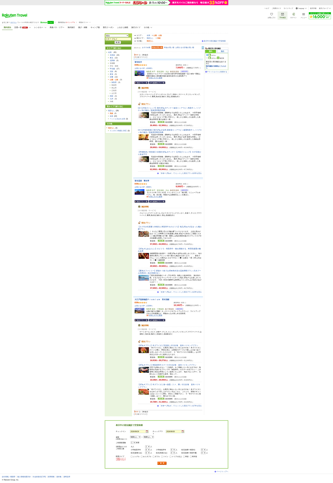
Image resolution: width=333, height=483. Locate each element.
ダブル (157, 456)
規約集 (59, 477)
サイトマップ (288, 8)
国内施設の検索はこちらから (216, 67)
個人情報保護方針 (24, 477)
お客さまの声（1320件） (144, 306)
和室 (187, 456)
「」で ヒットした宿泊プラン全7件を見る (180, 406)
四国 (111, 96)
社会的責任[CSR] (39, 477)
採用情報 (51, 477)
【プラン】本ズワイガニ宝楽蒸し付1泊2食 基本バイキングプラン (168, 345)
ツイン (165, 456)
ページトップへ (222, 471)
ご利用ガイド (276, 8)
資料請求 (66, 477)
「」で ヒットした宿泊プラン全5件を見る (180, 173)
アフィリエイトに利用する (217, 72)
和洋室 (194, 456)
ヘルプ (266, 8)
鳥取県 (114, 82)
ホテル (213, 55)
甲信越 (112, 69)
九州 (111, 99)
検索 (162, 463)
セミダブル (147, 456)
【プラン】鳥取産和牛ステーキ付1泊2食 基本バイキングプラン (167, 365)
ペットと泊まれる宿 (117, 119)
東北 (111, 58)
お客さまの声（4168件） (144, 68)
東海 (111, 74)
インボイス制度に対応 (118, 131)
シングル (136, 456)
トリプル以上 (177, 456)
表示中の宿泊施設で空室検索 (215, 41)
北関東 (112, 60)
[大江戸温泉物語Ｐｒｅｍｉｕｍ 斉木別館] (178, 309)
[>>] (203, 47)
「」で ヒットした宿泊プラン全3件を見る (180, 292)
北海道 (112, 55)
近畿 (111, 77)
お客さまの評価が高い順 (184, 47)
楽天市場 (313, 8)
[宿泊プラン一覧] (141, 82)
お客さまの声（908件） (144, 187)
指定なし (150, 38)
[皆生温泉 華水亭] (183, 191)
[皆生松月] (183, 72)
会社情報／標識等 (8, 477)
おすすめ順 (146, 47)
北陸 (111, 71)
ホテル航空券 (217, 58)
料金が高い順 (169, 47)
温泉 (111, 116)
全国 (148, 35)
